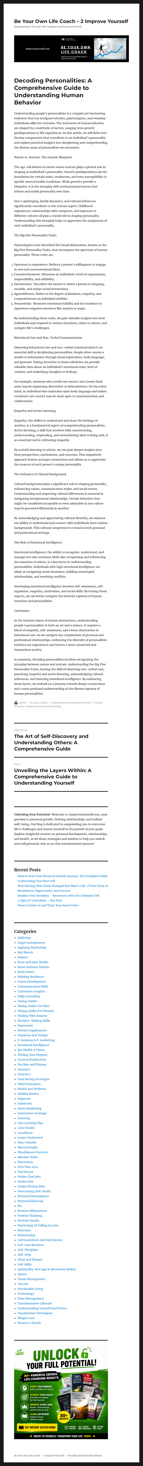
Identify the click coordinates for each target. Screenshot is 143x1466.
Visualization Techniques (35, 1313)
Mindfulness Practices (33, 1152)
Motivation (25, 1162)
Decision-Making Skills (34, 1020)
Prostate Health (28, 1220)
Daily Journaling (29, 996)
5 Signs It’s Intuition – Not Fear (40, 900)
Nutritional (25, 1171)
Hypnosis (24, 1098)
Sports (22, 1274)
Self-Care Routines (31, 1245)
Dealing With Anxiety (32, 1015)
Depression (25, 1025)
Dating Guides (27, 1001)
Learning (24, 1118)
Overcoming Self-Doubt (34, 1191)
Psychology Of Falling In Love (38, 1225)
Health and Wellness (32, 1089)
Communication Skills (33, 986)
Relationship (26, 1235)
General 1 (24, 1069)
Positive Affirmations (32, 1210)
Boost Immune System (33, 967)
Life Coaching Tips (30, 1123)
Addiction (24, 937)
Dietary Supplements (32, 1030)
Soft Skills (25, 1264)
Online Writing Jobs (31, 1186)
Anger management (31, 942)
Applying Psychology (32, 947)
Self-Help (24, 1254)
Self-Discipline (28, 1249)
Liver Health (26, 1128)
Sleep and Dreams (30, 1259)
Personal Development (33, 1196)
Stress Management (32, 1279)
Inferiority (25, 1103)
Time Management (31, 1298)
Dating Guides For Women (36, 1011)
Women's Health (29, 1323)
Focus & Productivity (32, 1059)
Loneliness (25, 1132)
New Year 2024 (28, 1167)
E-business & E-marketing (36, 1040)
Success (23, 1284)
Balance (23, 957)
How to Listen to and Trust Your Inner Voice (48, 905)
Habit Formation (29, 1084)
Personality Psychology (48, 706)
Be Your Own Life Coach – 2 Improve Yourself (71, 21)
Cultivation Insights (31, 991)
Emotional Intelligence (33, 1045)
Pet (20, 1206)
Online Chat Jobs (29, 1176)
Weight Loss (26, 1318)
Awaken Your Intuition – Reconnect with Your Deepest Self (58, 895)
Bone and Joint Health (33, 962)
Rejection (24, 1230)
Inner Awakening (30, 1108)
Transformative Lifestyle (35, 1303)
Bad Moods (25, 952)
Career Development (32, 981)
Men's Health (27, 1142)
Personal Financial (30, 1201)
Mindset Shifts (28, 1157)
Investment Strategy (32, 1113)
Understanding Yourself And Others (71, 702)
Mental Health (28, 1147)
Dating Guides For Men (34, 1006)
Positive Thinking (30, 1215)
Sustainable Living (30, 1288)
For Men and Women (32, 1064)
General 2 (24, 1074)
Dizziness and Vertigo (33, 1035)
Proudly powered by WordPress (84, 1455)
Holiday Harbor (28, 1093)
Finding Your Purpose (32, 1054)
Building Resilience (31, 976)
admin (23, 702)
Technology (26, 1293)
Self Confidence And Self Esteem (40, 1240)
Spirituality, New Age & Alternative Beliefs (47, 1269)
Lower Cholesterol (30, 1137)
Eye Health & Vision (31, 1050)
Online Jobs (25, 1181)
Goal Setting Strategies (34, 1079)
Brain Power (26, 972)
